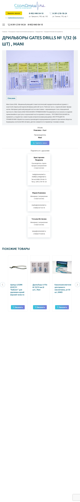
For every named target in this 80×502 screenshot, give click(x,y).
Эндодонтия (39, 31)
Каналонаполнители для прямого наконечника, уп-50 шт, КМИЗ (63, 288)
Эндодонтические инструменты (53, 31)
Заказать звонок (14, 13)
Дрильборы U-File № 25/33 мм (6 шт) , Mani (39, 287)
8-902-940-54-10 (36, 13)
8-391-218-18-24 (59, 13)
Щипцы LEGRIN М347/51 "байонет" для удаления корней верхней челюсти (17, 290)
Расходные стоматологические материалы (21, 31)
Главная (4, 31)
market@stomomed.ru (16, 17)
